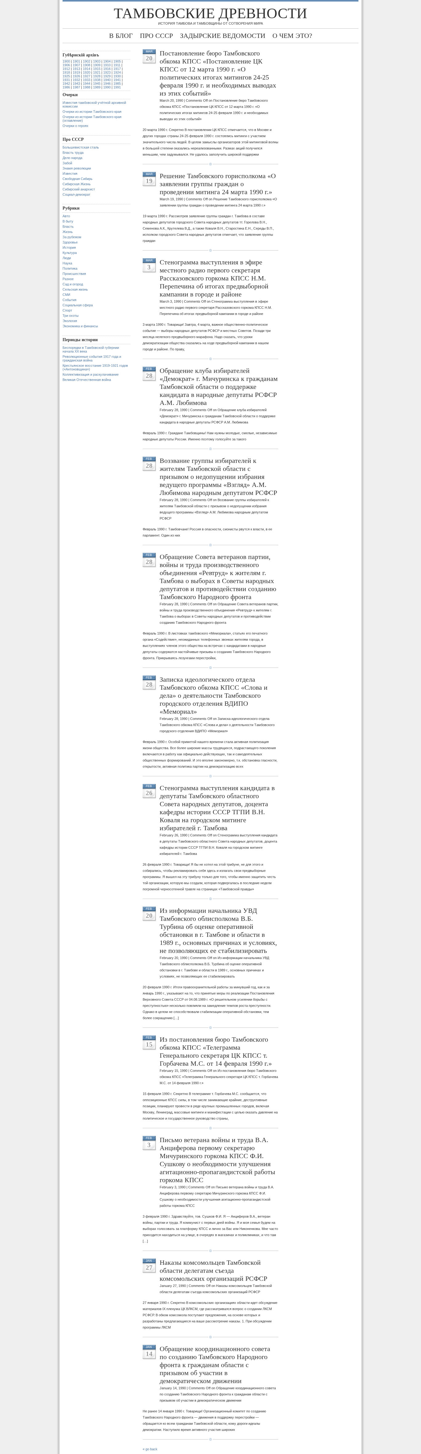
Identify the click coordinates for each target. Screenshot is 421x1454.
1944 (86, 83)
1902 (86, 61)
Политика (70, 268)
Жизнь (68, 232)
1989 (96, 87)
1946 (107, 83)
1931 (66, 80)
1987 (76, 87)
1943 (76, 83)
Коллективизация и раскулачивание (91, 374)
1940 (107, 80)
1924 (117, 72)
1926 (76, 76)
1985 (117, 83)
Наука (67, 263)
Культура (70, 253)
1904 (107, 61)
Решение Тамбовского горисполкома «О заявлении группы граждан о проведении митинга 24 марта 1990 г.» (218, 184)
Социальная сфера (78, 305)
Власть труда (73, 152)
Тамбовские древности (210, 13)
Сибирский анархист (79, 189)
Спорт (67, 310)
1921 (96, 72)
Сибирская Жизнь (77, 184)
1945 (96, 83)
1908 (86, 65)
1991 (117, 87)
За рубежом (72, 237)
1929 (107, 76)
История (69, 247)
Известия (70, 173)
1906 (66, 65)
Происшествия (74, 274)
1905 (117, 61)
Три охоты (71, 315)
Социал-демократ (76, 194)
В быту (68, 221)
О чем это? (292, 35)
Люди (67, 258)
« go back (150, 1449)
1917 (117, 69)
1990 (107, 87)
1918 (66, 72)
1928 (96, 76)
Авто (66, 216)
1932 (76, 80)
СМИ (66, 294)
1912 (66, 69)
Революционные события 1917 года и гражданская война (92, 358)
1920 (86, 72)
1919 (76, 72)
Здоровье (70, 242)
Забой (67, 163)
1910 (107, 65)
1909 (96, 65)
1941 (117, 80)
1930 (117, 76)
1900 (66, 61)
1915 (96, 69)
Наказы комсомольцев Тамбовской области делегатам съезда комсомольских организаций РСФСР (213, 1270)
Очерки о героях (75, 126)
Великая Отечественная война (87, 380)
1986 (66, 87)
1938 (96, 80)
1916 (107, 69)
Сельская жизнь (75, 289)
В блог (121, 35)
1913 (76, 69)
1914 (86, 69)
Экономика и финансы (80, 326)
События (69, 300)
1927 (86, 76)
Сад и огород (73, 284)
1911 (117, 65)
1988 (86, 87)
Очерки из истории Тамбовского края (92, 111)
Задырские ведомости (222, 35)
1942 (66, 83)
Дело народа (72, 158)
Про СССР (156, 35)
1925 (66, 76)
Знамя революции (77, 168)
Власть (68, 226)
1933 (86, 80)
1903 (96, 61)
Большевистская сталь (81, 147)
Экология (70, 321)
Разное (68, 279)
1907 (76, 65)
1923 (107, 72)
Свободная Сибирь (77, 179)
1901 (76, 61)
